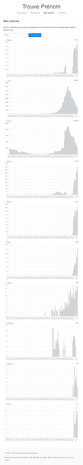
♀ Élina (8, 202)
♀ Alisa (8, 283)
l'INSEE (25, 457)
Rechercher (34, 35)
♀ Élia (7, 242)
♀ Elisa (8, 121)
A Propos (62, 13)
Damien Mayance (31, 453)
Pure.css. (65, 457)
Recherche (35, 13)
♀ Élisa (8, 40)
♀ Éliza (8, 404)
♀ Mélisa (9, 323)
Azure (44, 457)
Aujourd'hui (22, 13)
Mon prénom (49, 13)
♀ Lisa (8, 80)
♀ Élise (8, 161)
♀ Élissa (9, 364)
